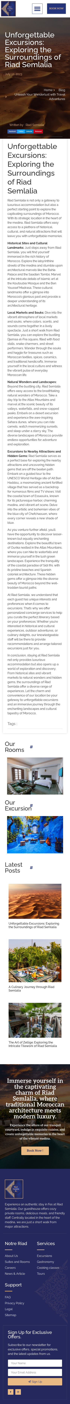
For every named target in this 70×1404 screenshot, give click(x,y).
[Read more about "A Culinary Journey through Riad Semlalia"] (35, 960)
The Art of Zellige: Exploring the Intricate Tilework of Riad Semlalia (33, 1044)
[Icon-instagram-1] (18, 1392)
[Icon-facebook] (10, 1392)
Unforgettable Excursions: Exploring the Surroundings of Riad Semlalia (34, 925)
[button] (37, 9)
